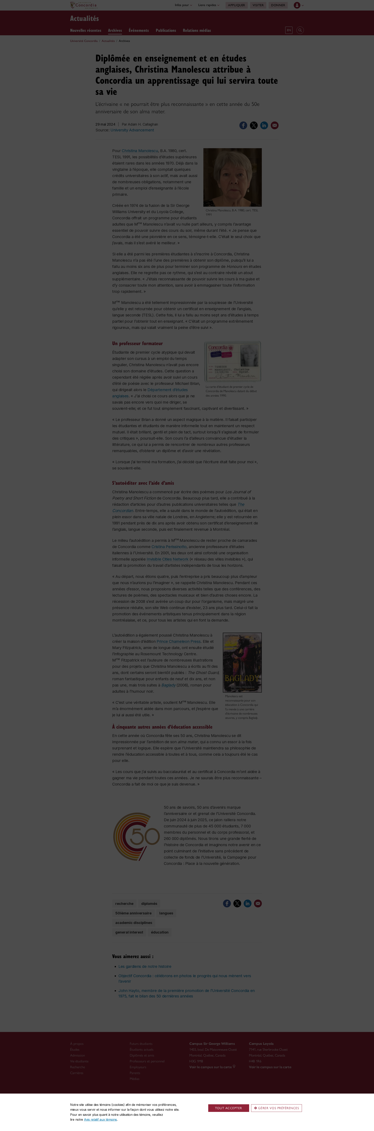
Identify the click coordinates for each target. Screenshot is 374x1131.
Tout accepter (228, 1108)
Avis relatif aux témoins (100, 1119)
